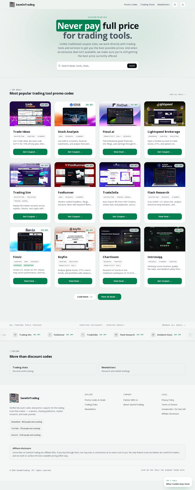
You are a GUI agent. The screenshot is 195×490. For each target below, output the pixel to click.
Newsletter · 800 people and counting (26, 422)
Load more (85, 296)
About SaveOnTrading (133, 404)
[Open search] (174, 4)
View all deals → (177, 94)
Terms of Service (169, 404)
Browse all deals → (173, 325)
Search (132, 66)
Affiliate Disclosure (170, 413)
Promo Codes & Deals (95, 400)
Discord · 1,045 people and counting (26, 435)
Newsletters (163, 4)
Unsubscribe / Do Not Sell (173, 409)
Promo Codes (130, 4)
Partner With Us (130, 400)
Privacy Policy (168, 400)
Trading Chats (147, 4)
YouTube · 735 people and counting (25, 428)
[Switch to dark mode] (182, 4)
